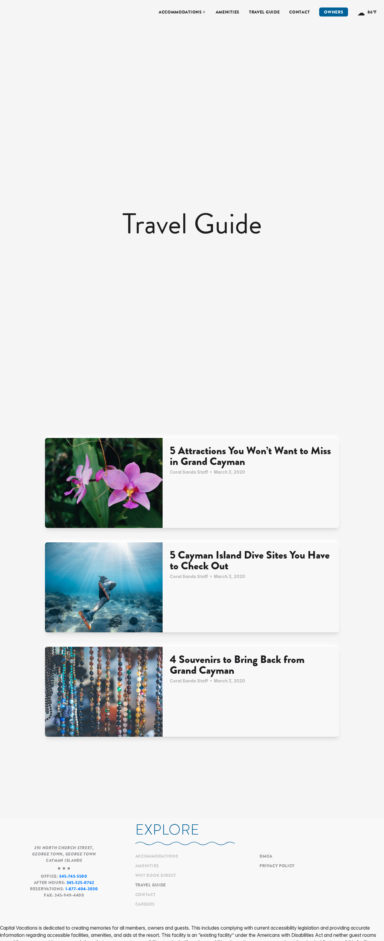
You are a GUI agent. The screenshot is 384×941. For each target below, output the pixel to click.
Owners (333, 12)
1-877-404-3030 (81, 889)
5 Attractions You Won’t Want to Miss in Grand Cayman (250, 456)
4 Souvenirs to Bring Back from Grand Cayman (237, 665)
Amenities (227, 12)
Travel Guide (264, 12)
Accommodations (180, 12)
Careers (145, 904)
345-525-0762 (80, 883)
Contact (299, 12)
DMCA (266, 856)
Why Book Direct (155, 875)
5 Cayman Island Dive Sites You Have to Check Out (250, 560)
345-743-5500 (73, 876)
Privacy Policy (277, 866)
